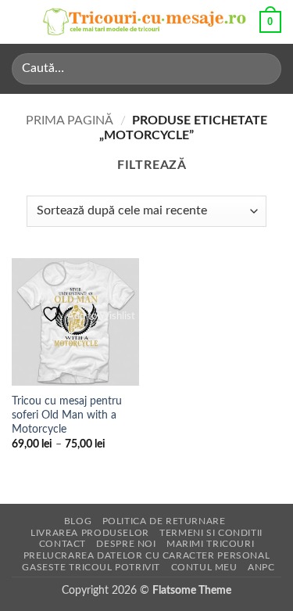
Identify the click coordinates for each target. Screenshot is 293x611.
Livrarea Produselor (89, 532)
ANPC (261, 567)
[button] (21, 21)
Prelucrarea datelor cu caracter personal (146, 555)
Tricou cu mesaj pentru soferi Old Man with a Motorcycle (67, 415)
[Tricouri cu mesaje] (145, 22)
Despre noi (125, 543)
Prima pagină (69, 120)
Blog (77, 521)
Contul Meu (204, 567)
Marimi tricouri (210, 543)
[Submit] (263, 68)
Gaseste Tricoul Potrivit (91, 567)
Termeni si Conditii (211, 532)
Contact (62, 543)
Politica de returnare (164, 521)
